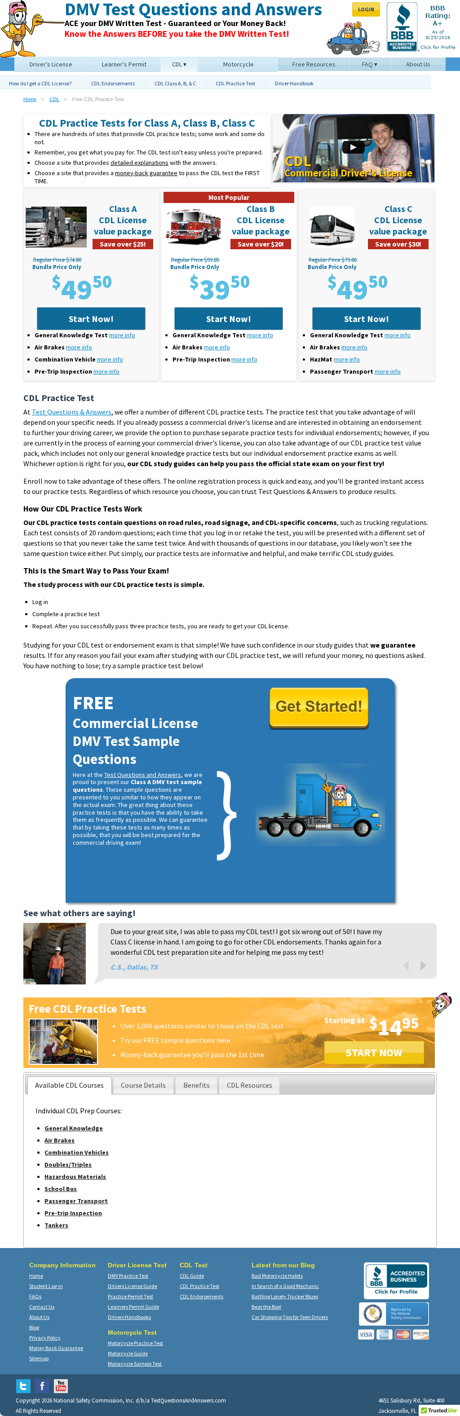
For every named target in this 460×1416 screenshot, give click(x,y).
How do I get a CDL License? (40, 83)
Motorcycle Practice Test (135, 1343)
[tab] (69, 1085)
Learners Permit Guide (133, 1306)
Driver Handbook (294, 83)
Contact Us (41, 1306)
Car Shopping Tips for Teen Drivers (290, 1317)
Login (366, 9)
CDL (54, 99)
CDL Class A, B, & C (175, 83)
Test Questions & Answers (71, 411)
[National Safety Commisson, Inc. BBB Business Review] (396, 1293)
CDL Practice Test (235, 83)
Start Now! (91, 318)
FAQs (35, 1296)
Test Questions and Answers (142, 775)
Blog (34, 1327)
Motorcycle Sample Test (135, 1363)
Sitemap (39, 1358)
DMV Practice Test (128, 1275)
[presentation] (69, 1085)
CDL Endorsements (113, 83)
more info (122, 335)
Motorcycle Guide (128, 1353)
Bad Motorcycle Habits (277, 1275)
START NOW (374, 1052)
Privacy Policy (45, 1337)
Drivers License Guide (132, 1286)
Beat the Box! (266, 1306)
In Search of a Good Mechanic (285, 1286)
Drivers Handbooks (129, 1317)
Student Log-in (46, 1286)
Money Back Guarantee (56, 1348)
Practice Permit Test (130, 1296)
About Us (39, 1317)
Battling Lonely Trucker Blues (285, 1296)
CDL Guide (192, 1275)
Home (29, 99)
